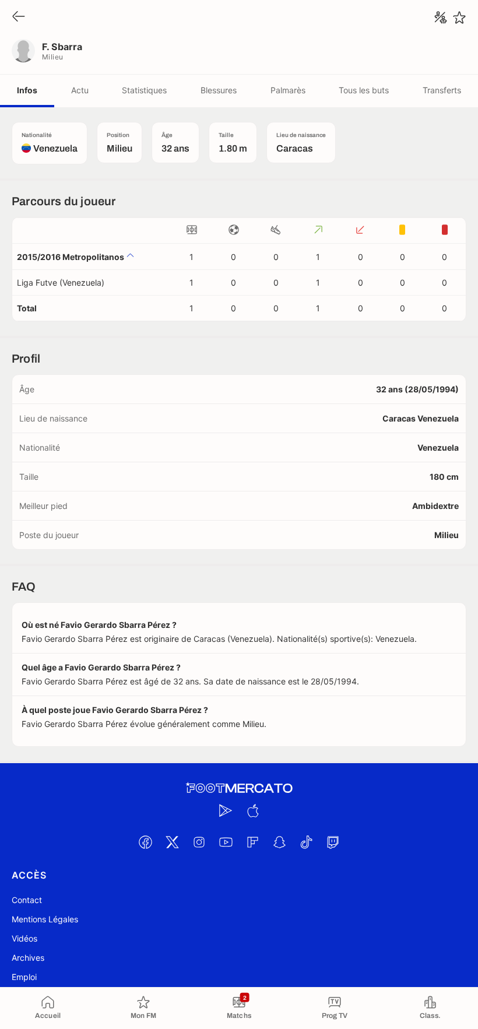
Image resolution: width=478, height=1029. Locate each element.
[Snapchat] (279, 842)
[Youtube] (225, 842)
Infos (27, 90)
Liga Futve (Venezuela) (60, 282)
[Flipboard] (252, 842)
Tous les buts (364, 90)
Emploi (24, 977)
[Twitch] (333, 842)
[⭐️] (459, 17)
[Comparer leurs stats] (441, 17)
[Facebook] (145, 842)
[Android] (225, 810)
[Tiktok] (306, 842)
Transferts (442, 90)
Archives (28, 958)
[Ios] (252, 810)
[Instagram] (199, 842)
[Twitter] (172, 842)
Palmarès (287, 90)
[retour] (19, 17)
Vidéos (24, 938)
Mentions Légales (45, 919)
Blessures (219, 90)
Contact (27, 900)
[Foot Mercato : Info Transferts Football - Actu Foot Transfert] (239, 788)
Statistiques (144, 90)
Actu (80, 90)
